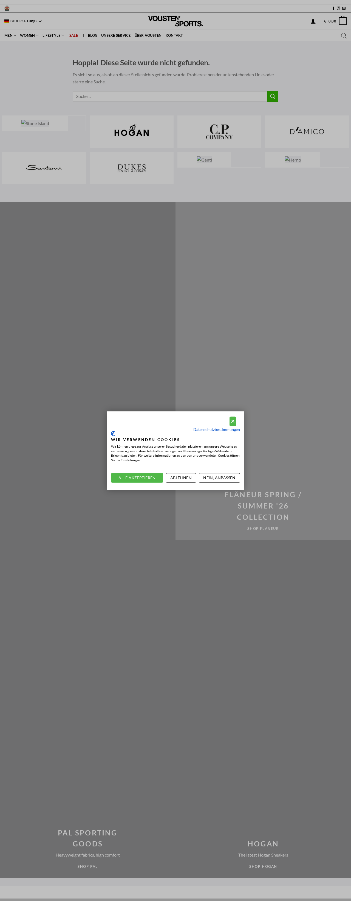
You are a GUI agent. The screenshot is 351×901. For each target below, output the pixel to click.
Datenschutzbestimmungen (216, 429)
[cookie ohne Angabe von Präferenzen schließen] (233, 421)
